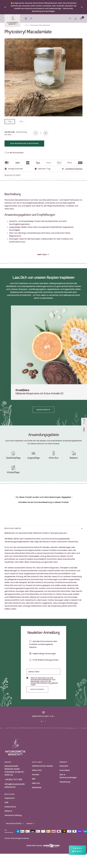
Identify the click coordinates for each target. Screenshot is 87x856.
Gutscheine (64, 770)
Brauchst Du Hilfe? (13, 175)
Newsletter (36, 787)
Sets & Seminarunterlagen (68, 776)
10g (9, 121)
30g (21, 121)
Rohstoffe (63, 766)
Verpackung (64, 782)
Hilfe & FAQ (36, 770)
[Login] (75, 18)
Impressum (10, 798)
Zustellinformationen (73, 169)
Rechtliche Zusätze (13, 528)
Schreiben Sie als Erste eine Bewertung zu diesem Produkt (43, 502)
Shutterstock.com (58, 533)
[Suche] (31, 18)
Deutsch (30, 823)
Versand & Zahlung (13, 815)
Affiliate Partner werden (42, 766)
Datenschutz (10, 807)
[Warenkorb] (81, 18)
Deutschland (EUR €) (14, 823)
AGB (6, 802)
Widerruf (8, 811)
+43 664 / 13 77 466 (13, 779)
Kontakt (35, 774)
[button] (43, 501)
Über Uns (36, 783)
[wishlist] (70, 18)
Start (27, 25)
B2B (33, 779)
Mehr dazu (42, 254)
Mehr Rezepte (43, 410)
